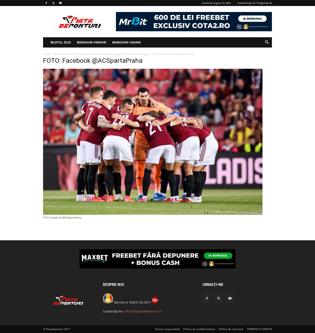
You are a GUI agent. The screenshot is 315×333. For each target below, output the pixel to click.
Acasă (46, 54)
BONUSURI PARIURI (91, 42)
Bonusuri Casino (126, 42)
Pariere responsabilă (167, 329)
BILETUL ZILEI (61, 42)
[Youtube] (60, 3)
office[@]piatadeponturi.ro (143, 311)
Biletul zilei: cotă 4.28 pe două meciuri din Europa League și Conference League (101, 54)
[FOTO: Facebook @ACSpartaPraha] (152, 213)
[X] (53, 3)
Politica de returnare (231, 329)
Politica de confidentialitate (199, 329)
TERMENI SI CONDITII (259, 329)
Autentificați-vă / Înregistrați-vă (255, 2)
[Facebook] (46, 3)
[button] (267, 43)
